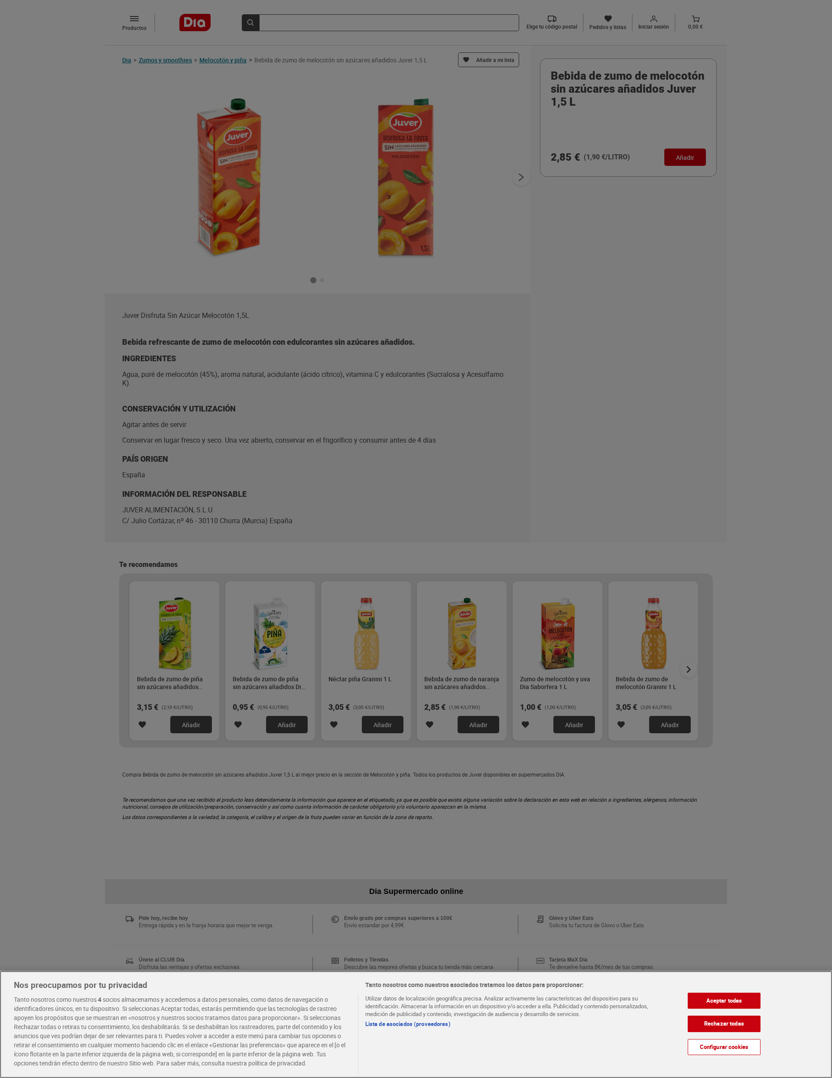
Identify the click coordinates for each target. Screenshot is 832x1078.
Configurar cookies (724, 1047)
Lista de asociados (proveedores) (408, 1024)
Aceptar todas (724, 1000)
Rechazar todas (724, 1023)
